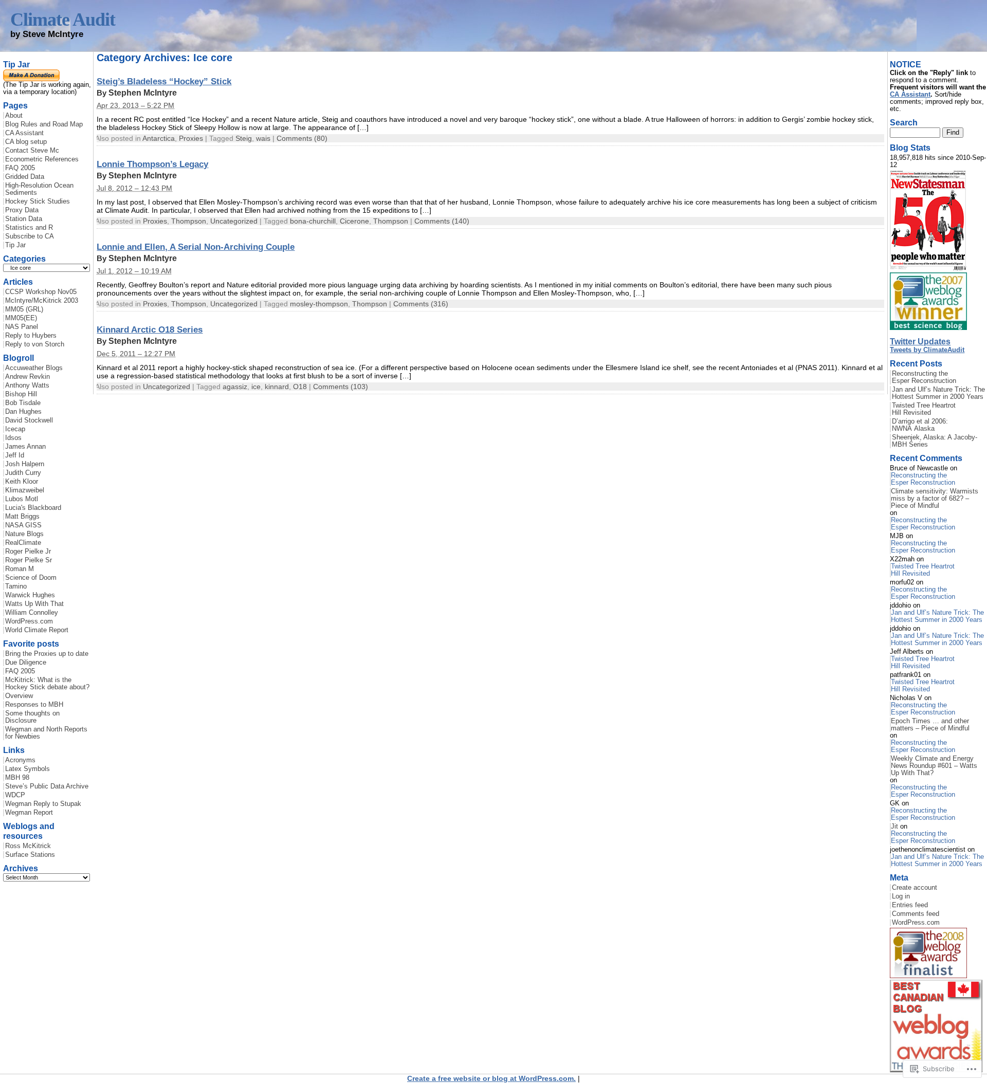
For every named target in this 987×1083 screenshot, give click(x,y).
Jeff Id (14, 455)
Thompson (188, 221)
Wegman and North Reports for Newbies (46, 733)
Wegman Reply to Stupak (43, 803)
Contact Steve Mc (32, 150)
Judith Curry (23, 472)
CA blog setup (26, 141)
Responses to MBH (34, 704)
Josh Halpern (24, 464)
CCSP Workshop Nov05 (41, 292)
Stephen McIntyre (142, 92)
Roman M (19, 569)
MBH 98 (17, 777)
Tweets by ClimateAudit (927, 350)
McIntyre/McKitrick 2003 (41, 300)
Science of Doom (31, 577)
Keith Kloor (21, 481)
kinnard (277, 386)
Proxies (191, 138)
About (14, 115)
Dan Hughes (23, 411)
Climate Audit (62, 19)
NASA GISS (23, 525)
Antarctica (158, 138)
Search (904, 122)
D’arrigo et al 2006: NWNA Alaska (920, 425)
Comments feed (915, 913)
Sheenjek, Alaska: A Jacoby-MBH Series (934, 441)
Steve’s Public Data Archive (46, 786)
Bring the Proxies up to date (46, 653)
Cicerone (354, 221)
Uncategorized (234, 221)
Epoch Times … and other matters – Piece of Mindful (930, 725)
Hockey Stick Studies (37, 201)
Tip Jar (15, 245)
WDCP (15, 795)
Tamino (16, 586)
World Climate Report (36, 630)
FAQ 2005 (20, 168)
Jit (894, 826)
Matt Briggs (22, 516)
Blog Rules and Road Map (44, 124)
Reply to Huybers (31, 335)
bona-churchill (313, 221)
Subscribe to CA (29, 236)
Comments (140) (441, 221)
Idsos (13, 438)
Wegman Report (29, 812)
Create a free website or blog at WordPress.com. (491, 1078)
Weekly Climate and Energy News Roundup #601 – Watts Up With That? (934, 766)
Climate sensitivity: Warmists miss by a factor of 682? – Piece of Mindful (934, 498)
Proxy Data (22, 210)
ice (256, 386)
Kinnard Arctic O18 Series (150, 329)
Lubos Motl (21, 499)
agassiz (235, 386)
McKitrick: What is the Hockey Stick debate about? (47, 683)
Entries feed (910, 905)
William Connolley (31, 612)
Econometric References (42, 159)
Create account (914, 887)
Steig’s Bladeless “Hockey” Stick (164, 81)
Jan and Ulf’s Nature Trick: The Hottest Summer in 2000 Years (938, 393)
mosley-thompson (319, 304)
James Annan (25, 446)
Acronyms (20, 760)
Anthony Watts (27, 385)
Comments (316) (420, 304)
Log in (901, 896)
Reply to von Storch (34, 344)
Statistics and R (29, 227)
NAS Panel (21, 327)
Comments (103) (340, 386)
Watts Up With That (34, 604)
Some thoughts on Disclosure (32, 717)
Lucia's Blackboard (33, 507)
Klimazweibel (24, 490)
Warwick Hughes (30, 595)
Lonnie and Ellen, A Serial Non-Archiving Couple (196, 247)
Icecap (15, 429)
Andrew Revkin (27, 376)
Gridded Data (24, 176)
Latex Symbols (27, 769)
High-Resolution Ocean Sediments (39, 189)
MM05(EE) (21, 318)
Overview (19, 696)
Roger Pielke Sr (28, 560)
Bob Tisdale (23, 403)
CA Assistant (24, 133)
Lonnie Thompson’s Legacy (152, 164)
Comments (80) (302, 138)
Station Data (23, 219)
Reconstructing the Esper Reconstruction (924, 377)
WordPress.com (29, 621)
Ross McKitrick (28, 846)
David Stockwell (29, 420)
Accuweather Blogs (34, 368)
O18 (300, 386)
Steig (243, 138)
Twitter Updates (920, 341)
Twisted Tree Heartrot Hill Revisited (924, 409)
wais (263, 138)
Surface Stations (30, 854)
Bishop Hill (21, 394)
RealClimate (23, 542)
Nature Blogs (24, 534)
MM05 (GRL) (24, 309)
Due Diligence (25, 662)
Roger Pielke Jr (28, 551)
